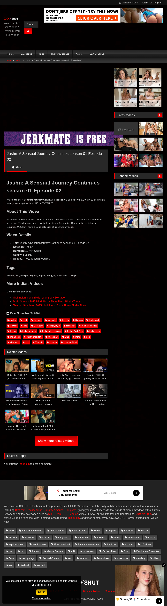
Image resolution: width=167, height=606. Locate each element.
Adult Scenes (57, 530)
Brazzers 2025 (143, 514)
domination (83, 537)
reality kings (28, 558)
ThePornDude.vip (60, 54)
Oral (67, 337)
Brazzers (20, 510)
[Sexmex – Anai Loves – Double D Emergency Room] (126, 205)
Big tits (65, 320)
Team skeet (103, 558)
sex (88, 337)
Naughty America (53, 510)
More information (41, 598)
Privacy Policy (91, 591)
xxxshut (53, 342)
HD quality (74, 518)
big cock (52, 320)
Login (145, 2)
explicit (151, 537)
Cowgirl (13, 326)
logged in (24, 464)
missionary (53, 337)
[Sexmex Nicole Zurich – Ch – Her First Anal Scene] (126, 160)
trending (140, 558)
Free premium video (88, 544)
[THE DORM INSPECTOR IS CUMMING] (151, 221)
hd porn (129, 544)
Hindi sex (70, 326)
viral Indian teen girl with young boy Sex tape (39, 297)
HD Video (146, 544)
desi (25, 326)
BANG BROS (78, 530)
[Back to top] (156, 596)
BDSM (97, 530)
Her (11, 551)
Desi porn (38, 326)
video (156, 558)
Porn (77, 337)
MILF (51, 514)
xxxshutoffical (70, 342)
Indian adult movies (51, 331)
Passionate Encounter (147, 551)
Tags (41, 54)
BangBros (70, 510)
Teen (58, 514)
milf (73, 551)
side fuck (14, 342)
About (18, 167)
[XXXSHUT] (12, 19)
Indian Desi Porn (75, 331)
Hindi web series (89, 326)
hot (22, 551)
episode (101, 537)
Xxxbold (39, 342)
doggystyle (54, 326)
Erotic (117, 537)
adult (25, 320)
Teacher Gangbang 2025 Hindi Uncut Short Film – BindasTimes (50, 305)
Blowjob (79, 320)
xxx (27, 342)
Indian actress (29, 331)
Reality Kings (34, 510)
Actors (79, 54)
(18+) (64, 514)
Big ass (37, 320)
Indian (18, 60)
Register (158, 2)
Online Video (109, 551)
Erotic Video (134, 537)
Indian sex (15, 337)
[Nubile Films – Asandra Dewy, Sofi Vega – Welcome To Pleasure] (151, 144)
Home (11, 54)
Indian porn (94, 331)
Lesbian (73, 514)
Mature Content (55, 551)
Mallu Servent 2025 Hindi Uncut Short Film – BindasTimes (46, 301)
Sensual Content (51, 558)
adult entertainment (32, 530)
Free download (62, 544)
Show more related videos (56, 440)
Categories (26, 54)
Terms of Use (113, 591)
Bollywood (94, 320)
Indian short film (34, 337)
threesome (122, 558)
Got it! (41, 592)
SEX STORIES (97, 54)
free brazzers (39, 544)
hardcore (111, 544)
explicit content (16, 544)
